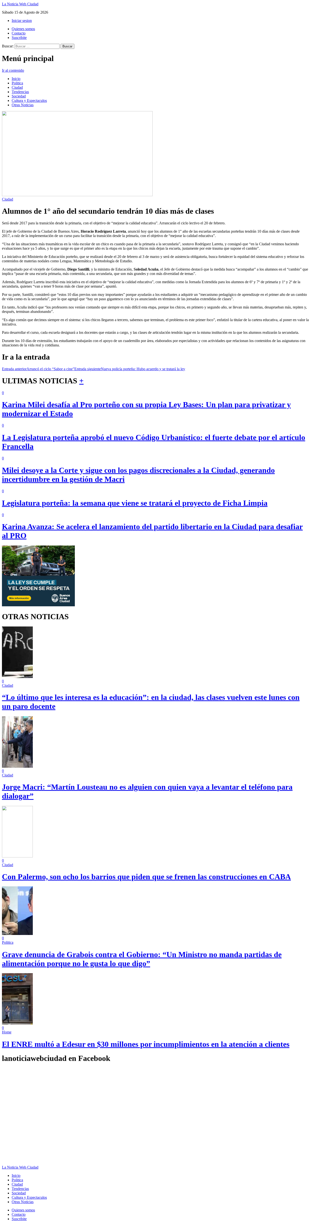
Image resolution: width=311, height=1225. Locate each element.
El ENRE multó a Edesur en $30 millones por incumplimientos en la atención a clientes (145, 1044)
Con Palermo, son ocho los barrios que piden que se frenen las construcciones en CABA (146, 876)
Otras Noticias (23, 105)
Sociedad (19, 96)
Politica (17, 83)
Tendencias (20, 92)
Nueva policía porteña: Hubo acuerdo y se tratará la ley (129, 369)
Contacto (19, 33)
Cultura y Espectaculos (29, 100)
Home (6, 1032)
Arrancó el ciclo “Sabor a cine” (38, 369)
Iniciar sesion (22, 20)
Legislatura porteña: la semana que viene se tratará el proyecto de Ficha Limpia (135, 503)
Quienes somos (23, 29)
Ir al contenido (13, 70)
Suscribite (19, 37)
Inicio (16, 79)
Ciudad (17, 87)
